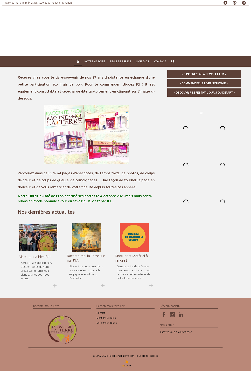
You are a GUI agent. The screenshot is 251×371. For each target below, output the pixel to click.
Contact (160, 61)
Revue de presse (120, 61)
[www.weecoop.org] (126, 362)
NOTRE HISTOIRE (95, 61)
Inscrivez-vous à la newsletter (176, 331)
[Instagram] (172, 315)
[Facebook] (163, 315)
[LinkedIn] (181, 315)
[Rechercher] (173, 61)
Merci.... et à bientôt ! (35, 256)
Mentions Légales (106, 317)
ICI (138, 84)
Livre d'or (142, 61)
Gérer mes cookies (106, 322)
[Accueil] (78, 61)
